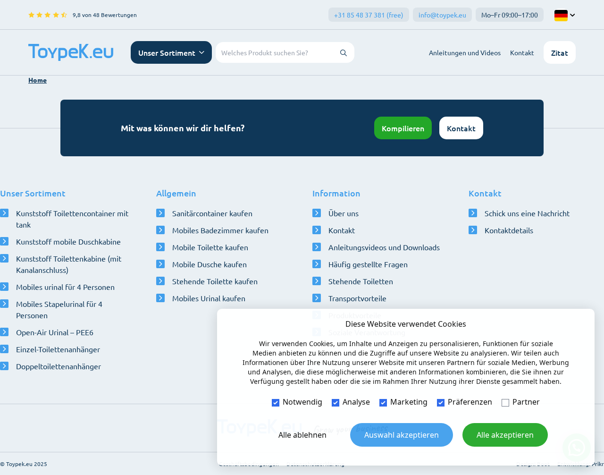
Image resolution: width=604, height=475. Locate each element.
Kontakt (522, 52)
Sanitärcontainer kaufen (212, 213)
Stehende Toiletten (360, 281)
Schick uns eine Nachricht (527, 213)
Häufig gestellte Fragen (368, 264)
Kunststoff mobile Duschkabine (68, 241)
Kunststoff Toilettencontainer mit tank (72, 218)
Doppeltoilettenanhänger (58, 366)
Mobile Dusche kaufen (209, 264)
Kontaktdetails (509, 230)
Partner (526, 402)
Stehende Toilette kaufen (215, 281)
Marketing (409, 402)
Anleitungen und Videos (465, 52)
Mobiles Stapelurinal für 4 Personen (59, 309)
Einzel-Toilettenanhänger (58, 349)
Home (37, 80)
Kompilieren (403, 128)
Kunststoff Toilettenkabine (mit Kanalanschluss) (68, 264)
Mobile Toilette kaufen (210, 247)
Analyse (356, 402)
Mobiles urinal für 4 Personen (65, 286)
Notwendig (302, 402)
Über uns (343, 213)
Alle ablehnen (302, 435)
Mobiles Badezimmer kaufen (220, 230)
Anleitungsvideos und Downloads (384, 247)
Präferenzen (470, 402)
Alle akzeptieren (505, 435)
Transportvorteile (357, 298)
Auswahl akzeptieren (401, 435)
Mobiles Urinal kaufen (208, 298)
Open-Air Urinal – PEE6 (54, 332)
